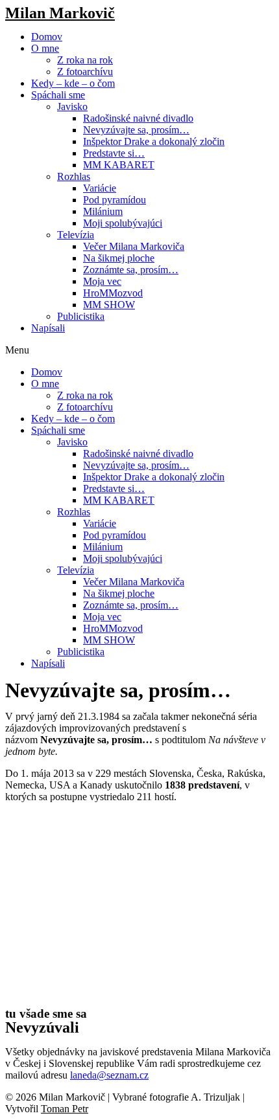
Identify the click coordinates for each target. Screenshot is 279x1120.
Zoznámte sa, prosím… (130, 269)
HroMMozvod (113, 292)
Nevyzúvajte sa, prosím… (136, 129)
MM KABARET (118, 164)
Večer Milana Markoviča (133, 246)
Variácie (99, 188)
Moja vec (102, 281)
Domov (46, 36)
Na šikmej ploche (118, 257)
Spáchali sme (58, 94)
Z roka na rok (85, 59)
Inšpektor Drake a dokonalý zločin (153, 141)
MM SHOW (109, 304)
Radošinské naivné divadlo (138, 118)
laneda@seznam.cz (109, 1075)
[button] (139, 350)
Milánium (103, 211)
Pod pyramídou (114, 199)
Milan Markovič (60, 13)
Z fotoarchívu (85, 71)
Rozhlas (73, 176)
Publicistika (80, 316)
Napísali (48, 327)
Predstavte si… (114, 153)
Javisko (72, 106)
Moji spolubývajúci (122, 223)
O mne (45, 48)
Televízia (75, 234)
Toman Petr (64, 1108)
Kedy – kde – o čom (73, 83)
